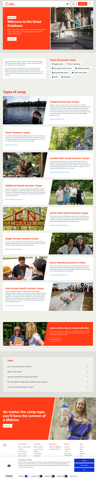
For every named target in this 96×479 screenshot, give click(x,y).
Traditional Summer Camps (57, 119)
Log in (73, 4)
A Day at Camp (55, 339)
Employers (82, 453)
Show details (73, 476)
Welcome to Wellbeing (55, 447)
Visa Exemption (38, 453)
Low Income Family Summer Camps (14, 305)
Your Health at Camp (54, 449)
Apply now (82, 4)
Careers (67, 451)
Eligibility (36, 451)
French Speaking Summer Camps (58, 275)
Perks (81, 456)
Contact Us (67, 449)
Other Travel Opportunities (68, 454)
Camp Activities (22, 451)
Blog (81, 449)
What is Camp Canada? (24, 447)
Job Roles (20, 449)
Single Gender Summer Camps (13, 249)
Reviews (82, 447)
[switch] (40, 476)
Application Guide (38, 447)
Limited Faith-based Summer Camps (59, 172)
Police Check (37, 456)
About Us (67, 447)
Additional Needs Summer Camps (14, 199)
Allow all (84, 460)
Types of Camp (22, 453)
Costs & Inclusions (38, 449)
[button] (67, 4)
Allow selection (84, 465)
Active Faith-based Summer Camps (59, 225)
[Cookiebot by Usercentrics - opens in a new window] (9, 476)
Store (81, 451)
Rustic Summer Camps (11, 145)
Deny (84, 469)
